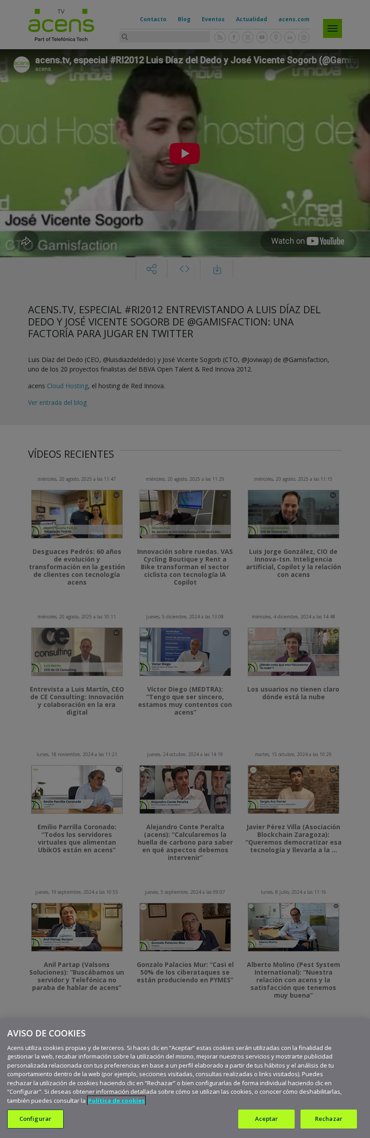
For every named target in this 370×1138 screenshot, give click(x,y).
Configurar (35, 1119)
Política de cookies (116, 1100)
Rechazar (328, 1119)
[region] (185, 1078)
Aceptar (266, 1119)
